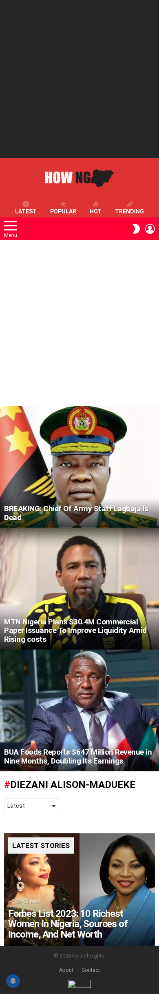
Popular (63, 211)
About (66, 970)
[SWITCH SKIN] (136, 229)
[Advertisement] (79, 79)
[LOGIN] (150, 229)
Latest (26, 211)
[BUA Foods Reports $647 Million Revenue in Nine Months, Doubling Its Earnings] (79, 710)
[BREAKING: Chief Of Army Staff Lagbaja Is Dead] (79, 467)
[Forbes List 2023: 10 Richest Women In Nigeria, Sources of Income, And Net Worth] (79, 889)
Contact (91, 970)
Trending (129, 211)
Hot (96, 211)
